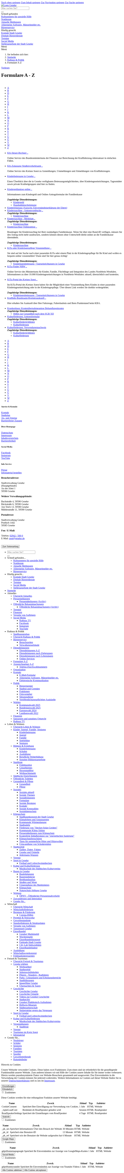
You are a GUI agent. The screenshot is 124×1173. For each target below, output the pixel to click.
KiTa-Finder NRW (17, 266)
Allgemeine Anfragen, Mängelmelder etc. (21, 24)
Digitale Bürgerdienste (12, 35)
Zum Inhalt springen (30, 2)
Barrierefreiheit (8, 441)
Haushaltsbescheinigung (24, 205)
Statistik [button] (6, 1117)
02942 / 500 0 (16, 535)
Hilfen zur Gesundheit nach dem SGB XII (33, 313)
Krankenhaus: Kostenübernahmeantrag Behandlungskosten (35, 308)
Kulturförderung (21, 324)
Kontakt (5, 412)
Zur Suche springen (74, 2)
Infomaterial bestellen (11, 472)
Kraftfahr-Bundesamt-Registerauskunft (26, 298)
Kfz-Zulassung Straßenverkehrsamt (25, 166)
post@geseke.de (17, 538)
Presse (4, 470)
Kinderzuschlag (20, 216)
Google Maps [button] (8, 1139)
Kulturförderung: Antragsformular (23, 316)
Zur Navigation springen (52, 2)
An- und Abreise (9, 418)
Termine (5, 38)
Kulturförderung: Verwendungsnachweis (26, 327)
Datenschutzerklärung (19, 1080)
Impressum (6, 435)
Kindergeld (18, 202)
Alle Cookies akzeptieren (35, 1170)
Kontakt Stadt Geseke (11, 33)
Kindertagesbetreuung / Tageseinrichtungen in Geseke (39, 264)
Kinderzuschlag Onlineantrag (22, 227)
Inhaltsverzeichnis (9, 438)
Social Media (7, 41)
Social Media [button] (8, 1154)
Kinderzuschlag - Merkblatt (21, 218)
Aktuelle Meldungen (11, 22)
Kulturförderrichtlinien (24, 322)
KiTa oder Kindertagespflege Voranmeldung (29, 248)
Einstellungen (8, 1086)
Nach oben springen (10, 2)
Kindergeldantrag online (19, 189)
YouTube (5, 458)
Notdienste (6, 19)
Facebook (6, 452)
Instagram (6, 455)
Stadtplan (5, 415)
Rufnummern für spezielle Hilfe (16, 16)
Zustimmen (10, 1092)
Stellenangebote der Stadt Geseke (17, 44)
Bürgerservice (8, 27)
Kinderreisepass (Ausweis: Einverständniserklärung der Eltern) (37, 207)
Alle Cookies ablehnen (12, 1170)
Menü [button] (4, 49)
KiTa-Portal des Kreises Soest (22, 279)
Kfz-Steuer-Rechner (17, 153)
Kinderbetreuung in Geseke (21, 176)
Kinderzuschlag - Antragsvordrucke (25, 210)
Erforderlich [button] (7, 1089)
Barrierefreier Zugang (11, 420)
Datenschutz (7, 432)
